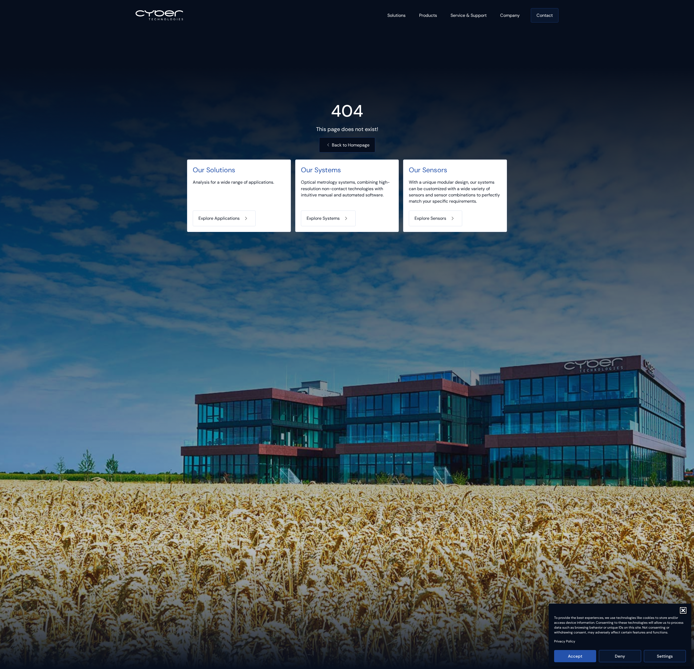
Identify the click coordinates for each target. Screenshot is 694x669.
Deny (620, 656)
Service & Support (469, 15)
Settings (665, 656)
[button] (683, 610)
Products (428, 15)
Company (510, 15)
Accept (575, 656)
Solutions (396, 15)
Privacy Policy (564, 641)
